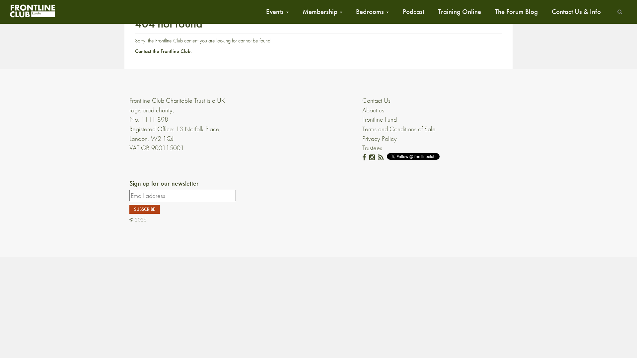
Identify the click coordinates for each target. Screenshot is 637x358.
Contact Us (376, 100)
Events (275, 11)
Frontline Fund (379, 119)
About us (373, 110)
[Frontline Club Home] (32, 11)
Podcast (413, 11)
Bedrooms (371, 11)
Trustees (372, 148)
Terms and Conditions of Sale (399, 129)
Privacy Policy (379, 138)
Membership (321, 11)
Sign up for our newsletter (164, 183)
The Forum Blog (516, 11)
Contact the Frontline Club (162, 51)
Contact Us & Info (576, 11)
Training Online (459, 11)
